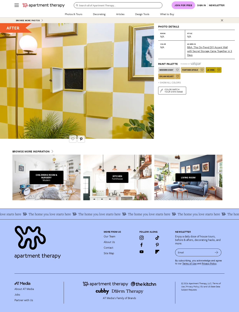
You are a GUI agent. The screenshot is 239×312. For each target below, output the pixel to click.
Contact (108, 247)
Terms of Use (189, 263)
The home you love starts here (46, 214)
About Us (109, 242)
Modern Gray (166, 70)
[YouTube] (141, 252)
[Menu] (17, 5)
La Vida (211, 70)
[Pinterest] (157, 245)
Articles (120, 14)
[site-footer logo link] (22, 284)
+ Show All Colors (169, 82)
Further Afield (190, 70)
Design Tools (142, 14)
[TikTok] (157, 238)
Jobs (17, 294)
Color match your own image (174, 90)
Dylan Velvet (167, 76)
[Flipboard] (157, 252)
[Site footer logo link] (57, 240)
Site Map (109, 253)
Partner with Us (24, 300)
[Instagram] (141, 238)
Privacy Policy (209, 263)
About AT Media (24, 289)
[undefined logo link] (44, 5)
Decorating (99, 14)
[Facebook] (141, 245)
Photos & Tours (73, 14)
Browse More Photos (28, 20)
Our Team (109, 236)
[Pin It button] (81, 138)
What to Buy (167, 14)
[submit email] (216, 252)
